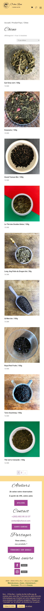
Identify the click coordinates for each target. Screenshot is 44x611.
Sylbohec (30, 585)
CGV (36, 581)
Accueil (7, 23)
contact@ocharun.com (20, 520)
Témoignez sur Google (21, 550)
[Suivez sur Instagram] (17, 572)
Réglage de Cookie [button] (9, 606)
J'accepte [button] (21, 606)
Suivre (24, 565)
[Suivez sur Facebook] (17, 565)
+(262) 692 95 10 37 (21, 516)
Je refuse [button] (28, 606)
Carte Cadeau (20, 526)
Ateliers (21, 503)
